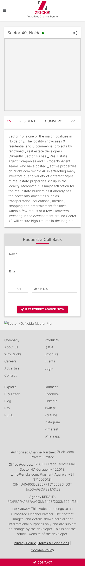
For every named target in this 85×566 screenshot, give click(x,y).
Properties (76, 121)
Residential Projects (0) (30, 121)
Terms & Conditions (53, 543)
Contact (10, 375)
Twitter (50, 408)
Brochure (51, 354)
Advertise (11, 368)
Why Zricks (12, 354)
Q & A (49, 347)
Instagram (52, 422)
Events (50, 361)
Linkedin (51, 401)
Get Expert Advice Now (42, 309)
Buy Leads (12, 394)
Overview (12, 121)
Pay (7, 408)
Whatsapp (52, 436)
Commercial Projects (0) (56, 121)
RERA (8, 415)
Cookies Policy (42, 550)
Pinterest (51, 429)
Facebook (52, 394)
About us (11, 347)
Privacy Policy (25, 543)
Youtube (51, 415)
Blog (7, 401)
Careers (10, 361)
